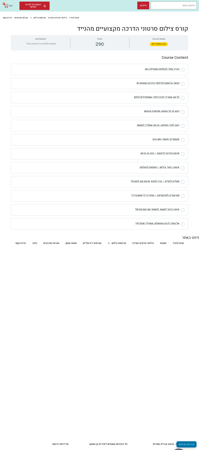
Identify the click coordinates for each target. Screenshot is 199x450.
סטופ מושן (71, 243)
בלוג (34, 243)
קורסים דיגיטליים (92, 243)
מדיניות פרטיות (186, 444)
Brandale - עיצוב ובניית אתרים (170, 444)
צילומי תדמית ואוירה (57, 17)
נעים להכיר (74, 17)
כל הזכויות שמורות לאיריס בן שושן (108, 444)
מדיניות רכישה (60, 444)
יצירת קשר (7, 17)
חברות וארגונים (21, 17)
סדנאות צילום (40, 17)
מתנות (163, 243)
